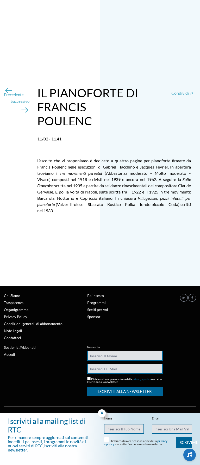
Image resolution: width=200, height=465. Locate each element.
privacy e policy (142, 379)
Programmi (96, 302)
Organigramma (16, 309)
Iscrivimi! (185, 442)
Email (155, 418)
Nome (108, 418)
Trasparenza (13, 302)
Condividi (180, 93)
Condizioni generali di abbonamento (33, 323)
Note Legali (13, 330)
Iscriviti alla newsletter (125, 391)
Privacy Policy (15, 316)
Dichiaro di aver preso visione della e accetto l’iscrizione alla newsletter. (124, 380)
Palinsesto (95, 295)
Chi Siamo (12, 295)
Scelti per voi (97, 309)
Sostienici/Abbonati (20, 347)
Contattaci (12, 337)
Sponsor (94, 316)
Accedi (9, 354)
